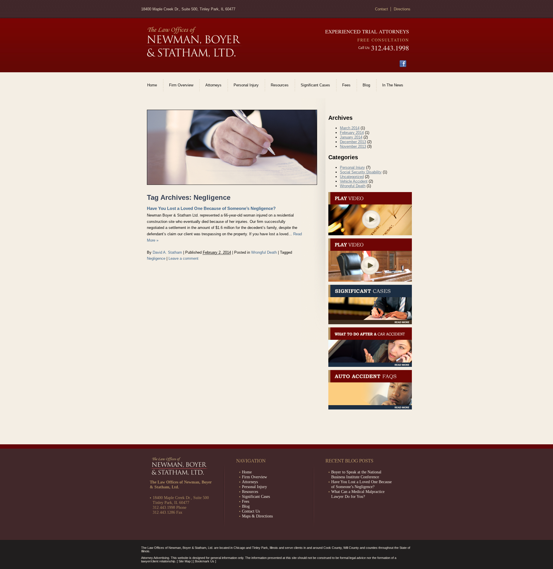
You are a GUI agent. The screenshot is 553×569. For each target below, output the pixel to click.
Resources (280, 85)
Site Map (185, 561)
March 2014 (349, 128)
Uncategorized (352, 177)
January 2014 (351, 137)
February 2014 (352, 132)
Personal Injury (246, 85)
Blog (366, 85)
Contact (381, 9)
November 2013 (353, 146)
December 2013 (353, 142)
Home (152, 85)
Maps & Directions (257, 516)
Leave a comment (183, 258)
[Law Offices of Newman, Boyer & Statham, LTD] (193, 42)
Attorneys (213, 85)
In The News (392, 85)
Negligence (156, 258)
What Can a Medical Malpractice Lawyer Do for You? (358, 494)
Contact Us (251, 511)
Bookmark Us (204, 561)
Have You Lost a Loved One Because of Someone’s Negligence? (211, 208)
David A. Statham (167, 252)
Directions (402, 9)
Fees (346, 85)
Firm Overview (181, 85)
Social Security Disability (361, 172)
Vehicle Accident (354, 181)
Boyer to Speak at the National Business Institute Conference (356, 474)
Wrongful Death (264, 252)
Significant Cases (315, 85)
